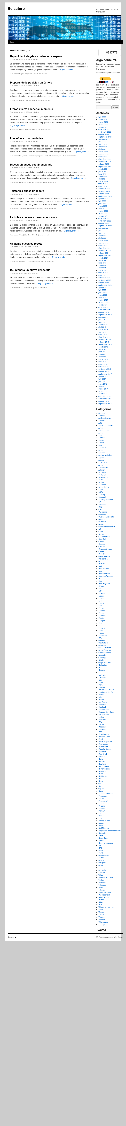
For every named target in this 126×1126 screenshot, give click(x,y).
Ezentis (101, 618)
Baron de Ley (103, 487)
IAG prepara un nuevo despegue (30, 270)
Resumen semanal (105, 843)
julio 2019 (102, 319)
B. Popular (102, 472)
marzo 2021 (103, 270)
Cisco (100, 531)
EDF (100, 591)
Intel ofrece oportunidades (26, 138)
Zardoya (101, 924)
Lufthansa (102, 719)
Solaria (101, 860)
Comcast (101, 546)
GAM (100, 638)
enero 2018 (102, 364)
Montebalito (103, 751)
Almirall (101, 442)
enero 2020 (102, 305)
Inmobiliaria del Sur (105, 692)
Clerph (101, 534)
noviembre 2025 (104, 132)
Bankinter (102, 484)
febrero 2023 (103, 213)
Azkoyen (101, 470)
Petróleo (101, 798)
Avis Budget (103, 467)
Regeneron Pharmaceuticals (109, 830)
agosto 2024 (103, 169)
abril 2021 (102, 267)
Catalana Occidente (106, 517)
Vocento (101, 919)
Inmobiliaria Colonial (106, 689)
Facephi (101, 620)
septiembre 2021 (105, 255)
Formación (102, 635)
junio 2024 (102, 174)
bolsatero (36, 59)
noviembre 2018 (104, 339)
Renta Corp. (103, 838)
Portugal (101, 808)
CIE (99, 529)
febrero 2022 (103, 243)
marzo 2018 (103, 359)
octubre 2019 (103, 312)
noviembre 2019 (104, 309)
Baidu (100, 479)
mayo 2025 (102, 146)
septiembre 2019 (105, 314)
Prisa (100, 815)
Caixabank (102, 512)
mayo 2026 (102, 119)
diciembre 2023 (104, 188)
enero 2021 (102, 275)
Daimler (101, 563)
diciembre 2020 (104, 277)
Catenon (101, 519)
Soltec (100, 865)
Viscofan (101, 917)
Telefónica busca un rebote (27, 191)
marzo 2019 (103, 329)
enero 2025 (102, 156)
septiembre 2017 (105, 374)
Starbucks (102, 870)
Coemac (101, 544)
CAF (100, 509)
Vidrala (101, 914)
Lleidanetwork (103, 714)
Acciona (101, 415)
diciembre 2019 (104, 307)
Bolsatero (16, 8)
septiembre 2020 (105, 285)
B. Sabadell (102, 475)
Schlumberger (103, 855)
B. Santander (103, 477)
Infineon (101, 687)
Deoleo (101, 571)
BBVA (100, 492)
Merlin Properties (105, 741)
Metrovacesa (103, 744)
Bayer (100, 489)
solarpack (102, 862)
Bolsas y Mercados (105, 499)
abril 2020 (102, 297)
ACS (100, 423)
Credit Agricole (104, 556)
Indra (100, 685)
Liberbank (102, 707)
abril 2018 (102, 356)
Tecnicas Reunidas (105, 877)
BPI (99, 502)
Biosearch (22, 182)
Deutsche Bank (104, 573)
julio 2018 (102, 349)
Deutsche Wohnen (105, 576)
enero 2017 (102, 393)
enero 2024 (102, 186)
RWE (100, 848)
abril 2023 (102, 208)
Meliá (100, 731)
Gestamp (22, 261)
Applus (101, 457)
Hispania (101, 670)
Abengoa (101, 413)
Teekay (101, 880)
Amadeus (102, 447)
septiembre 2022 (105, 225)
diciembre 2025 (104, 129)
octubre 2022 (103, 223)
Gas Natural (103, 643)
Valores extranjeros (29, 156)
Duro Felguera (104, 583)
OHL (100, 783)
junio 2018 (102, 351)
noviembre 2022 (104, 221)
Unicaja (101, 899)
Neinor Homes (104, 769)
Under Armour (104, 897)
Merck (100, 739)
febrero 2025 (103, 154)
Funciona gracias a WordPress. (111, 937)
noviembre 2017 (104, 369)
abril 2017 (102, 386)
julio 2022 (102, 230)
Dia (99, 578)
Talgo (100, 875)
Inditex (101, 682)
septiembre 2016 (105, 403)
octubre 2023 (103, 193)
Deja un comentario (44, 100)
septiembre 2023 (105, 196)
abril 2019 (102, 327)
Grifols (21, 100)
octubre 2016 (103, 401)
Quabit (101, 823)
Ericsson (101, 610)
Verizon (101, 912)
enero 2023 (102, 216)
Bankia (101, 482)
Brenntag (102, 504)
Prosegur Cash (104, 820)
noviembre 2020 (104, 280)
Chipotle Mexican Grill (106, 526)
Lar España (102, 702)
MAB (100, 722)
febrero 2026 (103, 124)
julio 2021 (102, 260)
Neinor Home (103, 766)
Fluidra (101, 633)
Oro (99, 786)
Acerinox (101, 420)
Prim (100, 813)
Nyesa (100, 781)
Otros (21, 235)
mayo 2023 (102, 206)
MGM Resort (103, 746)
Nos (100, 778)
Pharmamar (103, 801)
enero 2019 (102, 334)
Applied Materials (105, 455)
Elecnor (101, 596)
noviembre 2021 (104, 250)
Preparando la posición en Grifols (31, 82)
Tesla (100, 887)
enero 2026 (102, 127)
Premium (101, 811)
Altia (100, 445)
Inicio (12, 42)
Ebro (100, 588)
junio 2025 (102, 144)
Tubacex (101, 890)
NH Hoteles (102, 776)
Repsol (21, 74)
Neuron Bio (102, 771)
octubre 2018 (103, 342)
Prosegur (102, 818)
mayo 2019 (102, 324)
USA (20, 156)
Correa (101, 551)
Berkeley (101, 494)
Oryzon (101, 788)
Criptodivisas (103, 559)
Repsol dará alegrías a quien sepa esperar (36, 56)
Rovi (100, 845)
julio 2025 (102, 141)
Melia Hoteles (103, 734)
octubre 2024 (103, 164)
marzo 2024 (103, 181)
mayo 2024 (102, 176)
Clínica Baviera (104, 536)
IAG (20, 287)
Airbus (100, 435)
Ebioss (101, 586)
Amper (101, 450)
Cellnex (101, 524)
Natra (100, 759)
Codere (101, 541)
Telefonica (22, 208)
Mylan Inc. (102, 756)
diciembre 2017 (104, 366)
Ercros (21, 129)
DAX (100, 566)
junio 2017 (102, 381)
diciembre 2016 (104, 396)
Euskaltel (101, 615)
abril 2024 (102, 179)
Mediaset (102, 729)
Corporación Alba (105, 549)
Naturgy (101, 761)
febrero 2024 (103, 183)
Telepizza (102, 885)
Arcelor (101, 460)
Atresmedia (102, 462)
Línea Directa (103, 709)
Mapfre (101, 724)
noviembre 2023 (104, 191)
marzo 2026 (103, 122)
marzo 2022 (103, 240)
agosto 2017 (103, 376)
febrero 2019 (103, 332)
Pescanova (102, 796)
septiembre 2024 (105, 166)
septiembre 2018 (105, 344)
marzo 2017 (103, 389)
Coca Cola (102, 539)
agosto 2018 (103, 347)
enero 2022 (102, 245)
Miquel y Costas (104, 749)
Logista (101, 717)
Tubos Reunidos (104, 892)
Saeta (100, 853)
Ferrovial (101, 628)
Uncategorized (104, 895)
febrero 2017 (103, 391)
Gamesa (101, 640)
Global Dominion (104, 650)
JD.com (101, 699)
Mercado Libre (104, 736)
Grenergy (102, 657)
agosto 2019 (103, 317)
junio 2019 (102, 322)
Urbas (100, 902)
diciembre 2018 (104, 337)
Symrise (101, 872)
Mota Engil (102, 754)
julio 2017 (102, 379)
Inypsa (101, 694)
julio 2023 (102, 201)
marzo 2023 (103, 211)
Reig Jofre (102, 833)
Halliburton (102, 665)
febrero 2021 (103, 272)
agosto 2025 (103, 139)
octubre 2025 (103, 134)
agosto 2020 (103, 287)
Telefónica (38, 208)
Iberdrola (101, 675)
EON (100, 605)
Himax (100, 667)
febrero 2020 (103, 302)
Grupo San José (104, 662)
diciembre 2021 (104, 248)
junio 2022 (102, 233)
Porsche (101, 806)
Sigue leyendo (67, 69)
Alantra (101, 440)
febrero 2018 (103, 361)
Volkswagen (103, 922)
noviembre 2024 (104, 161)
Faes (100, 623)
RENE (100, 835)
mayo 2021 (102, 265)
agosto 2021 (103, 258)
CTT (100, 561)
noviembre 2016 (104, 398)
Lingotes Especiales (106, 712)
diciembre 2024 (104, 159)
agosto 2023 (103, 198)
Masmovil (102, 727)
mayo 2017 (102, 384)
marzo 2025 (103, 151)
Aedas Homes (103, 430)
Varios (100, 909)
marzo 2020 (103, 300)
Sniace (101, 857)
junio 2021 (102, 263)
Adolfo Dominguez (105, 425)
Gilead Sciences (104, 647)
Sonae (100, 867)
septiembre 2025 (105, 137)
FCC (100, 625)
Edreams (101, 593)
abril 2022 (102, 238)
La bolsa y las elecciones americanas (33, 217)
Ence (100, 601)
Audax (100, 465)
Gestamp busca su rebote (26, 243)
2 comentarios (43, 74)
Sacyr (100, 850)
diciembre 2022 (104, 218)
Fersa (100, 630)
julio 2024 (102, 171)
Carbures (102, 514)
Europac (101, 613)
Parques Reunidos (105, 793)
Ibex (100, 680)
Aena (100, 432)
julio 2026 (102, 117)
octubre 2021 (103, 253)
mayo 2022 (102, 235)
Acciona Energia (104, 418)
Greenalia (102, 655)
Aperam (101, 452)
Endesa (101, 603)
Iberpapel (102, 677)
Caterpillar (102, 521)
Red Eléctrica (103, 828)
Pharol (100, 803)
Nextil (100, 773)
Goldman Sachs (104, 652)
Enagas (101, 598)
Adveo (100, 428)
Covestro (101, 554)
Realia (100, 825)
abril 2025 (102, 149)
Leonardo (102, 704)
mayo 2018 (102, 354)
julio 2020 (102, 290)
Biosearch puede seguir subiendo (31, 164)
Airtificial (101, 437)
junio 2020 (102, 292)
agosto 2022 (103, 228)
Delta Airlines (103, 568)
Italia (100, 697)
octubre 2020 (103, 282)
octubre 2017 (103, 371)
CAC (100, 507)
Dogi (100, 581)
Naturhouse (103, 764)
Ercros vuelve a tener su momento (31, 109)
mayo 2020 (102, 295)
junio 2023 (102, 203)
